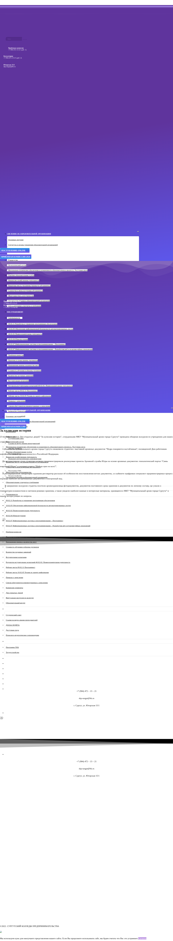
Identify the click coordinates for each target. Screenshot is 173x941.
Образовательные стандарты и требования (24, 306)
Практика (9, 658)
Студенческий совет (13, 615)
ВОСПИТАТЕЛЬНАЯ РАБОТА (17, 679)
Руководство (13, 260)
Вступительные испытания (18, 381)
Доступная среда (12, 630)
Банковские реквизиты (14, 588)
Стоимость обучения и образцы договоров (24, 370)
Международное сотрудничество (21, 296)
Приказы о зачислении (16, 401)
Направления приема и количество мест (23, 365)
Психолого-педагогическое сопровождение (22, 635)
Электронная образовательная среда (24, 674)
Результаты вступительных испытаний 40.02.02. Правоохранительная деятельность (38, 562)
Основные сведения (15, 240)
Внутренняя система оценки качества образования (32, 689)
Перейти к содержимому (11, 2)
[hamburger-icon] (138, 231)
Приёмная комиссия (16, 355)
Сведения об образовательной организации (29, 234)
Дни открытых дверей (14, 593)
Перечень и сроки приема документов (23, 360)
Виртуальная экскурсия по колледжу (20, 598)
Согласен (142, 938)
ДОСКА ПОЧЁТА (13, 625)
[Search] (25, 39)
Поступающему (15, 312)
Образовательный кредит (15, 603)
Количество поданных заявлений (20, 376)
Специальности (14, 318)
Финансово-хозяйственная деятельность (23, 280)
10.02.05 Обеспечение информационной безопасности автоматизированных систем (38, 505)
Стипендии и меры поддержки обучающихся (25, 291)
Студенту (9, 609)
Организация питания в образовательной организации (29, 301)
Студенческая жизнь (15, 663)
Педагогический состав (15, 442)
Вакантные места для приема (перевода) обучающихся (29, 285)
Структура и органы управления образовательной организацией (33, 245)
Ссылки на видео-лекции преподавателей (21, 620)
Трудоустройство (12, 652)
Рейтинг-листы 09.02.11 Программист (23, 391)
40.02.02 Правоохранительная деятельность (25, 334)
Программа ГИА (12, 647)
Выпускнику (11, 641)
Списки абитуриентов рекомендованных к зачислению (29, 406)
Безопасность (12, 684)
